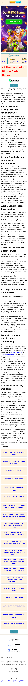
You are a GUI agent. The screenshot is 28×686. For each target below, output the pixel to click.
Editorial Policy (14, 681)
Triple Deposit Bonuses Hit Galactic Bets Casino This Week (14, 479)
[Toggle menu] (2, 2)
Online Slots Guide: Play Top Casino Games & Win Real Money (14, 542)
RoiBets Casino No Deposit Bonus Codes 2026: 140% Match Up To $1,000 (14, 552)
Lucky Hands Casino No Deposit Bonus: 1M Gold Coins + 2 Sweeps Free (14, 452)
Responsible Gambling (21, 681)
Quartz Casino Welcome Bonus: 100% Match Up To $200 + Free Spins (14, 616)
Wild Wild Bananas (16, 352)
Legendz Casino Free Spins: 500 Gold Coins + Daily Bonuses (14, 596)
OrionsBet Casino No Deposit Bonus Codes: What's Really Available (14, 561)
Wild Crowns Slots (11, 61)
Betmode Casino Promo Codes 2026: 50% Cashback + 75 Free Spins (14, 588)
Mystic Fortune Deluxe (7, 354)
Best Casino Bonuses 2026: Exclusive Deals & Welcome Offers (14, 525)
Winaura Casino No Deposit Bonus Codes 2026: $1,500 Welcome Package (14, 579)
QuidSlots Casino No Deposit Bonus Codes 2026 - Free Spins (14, 569)
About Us (8, 681)
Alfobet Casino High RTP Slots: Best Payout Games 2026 (14, 470)
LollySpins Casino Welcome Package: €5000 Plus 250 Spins (14, 624)
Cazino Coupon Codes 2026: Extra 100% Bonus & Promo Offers (14, 489)
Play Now (14, 85)
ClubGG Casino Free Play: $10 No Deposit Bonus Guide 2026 (14, 506)
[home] (15, 4)
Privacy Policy (2, 681)
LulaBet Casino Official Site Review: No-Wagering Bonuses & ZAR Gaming (14, 461)
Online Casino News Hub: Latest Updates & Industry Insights (14, 533)
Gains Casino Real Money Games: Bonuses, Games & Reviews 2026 (14, 515)
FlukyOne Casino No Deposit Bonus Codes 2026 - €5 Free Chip (14, 606)
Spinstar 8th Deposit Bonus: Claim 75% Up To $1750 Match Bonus (14, 498)
